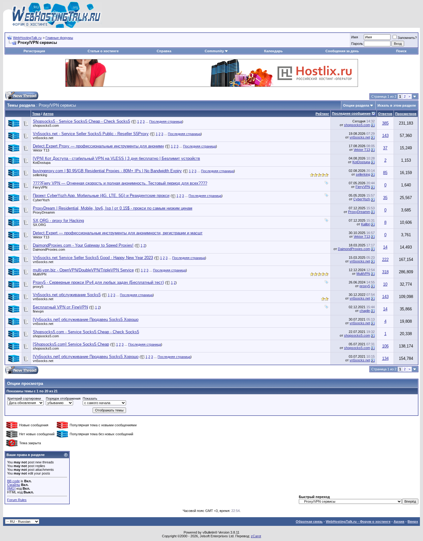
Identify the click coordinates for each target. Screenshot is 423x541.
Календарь (273, 51)
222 (385, 259)
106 (385, 346)
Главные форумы (59, 38)
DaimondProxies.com (49, 249)
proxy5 (38, 286)
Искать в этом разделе (396, 105)
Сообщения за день (342, 51)
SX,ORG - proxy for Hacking (58, 220)
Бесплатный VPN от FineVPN (60, 307)
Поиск (401, 51)
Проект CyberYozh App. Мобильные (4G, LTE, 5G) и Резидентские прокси (101, 195)
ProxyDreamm (44, 212)
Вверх (413, 521)
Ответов (385, 114)
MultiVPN (39, 274)
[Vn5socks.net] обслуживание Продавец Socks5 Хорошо (85, 319)
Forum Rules (17, 500)
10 (385, 284)
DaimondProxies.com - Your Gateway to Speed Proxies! (83, 245)
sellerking (40, 175)
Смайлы (13, 485)
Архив (399, 521)
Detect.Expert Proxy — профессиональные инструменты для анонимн (98, 146)
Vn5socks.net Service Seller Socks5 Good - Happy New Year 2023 (93, 257)
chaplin (365, 311)
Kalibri (365, 224)
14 (385, 247)
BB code (13, 481)
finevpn (38, 311)
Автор (48, 114)
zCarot (256, 536)
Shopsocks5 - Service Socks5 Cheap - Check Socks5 (81, 121)
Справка (164, 51)
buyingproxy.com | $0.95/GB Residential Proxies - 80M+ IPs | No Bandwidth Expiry (107, 170)
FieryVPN (40, 187)
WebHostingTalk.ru (27, 38)
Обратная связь (309, 521)
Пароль (357, 43)
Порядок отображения (63, 398)
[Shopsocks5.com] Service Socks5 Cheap (71, 344)
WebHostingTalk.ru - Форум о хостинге (358, 521)
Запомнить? (407, 38)
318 (385, 272)
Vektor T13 (41, 150)
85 (385, 172)
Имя (354, 37)
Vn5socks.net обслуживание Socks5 (67, 294)
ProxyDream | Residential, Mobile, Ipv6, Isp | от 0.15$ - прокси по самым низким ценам (112, 208)
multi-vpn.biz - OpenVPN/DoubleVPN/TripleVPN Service (83, 270)
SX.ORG (39, 225)
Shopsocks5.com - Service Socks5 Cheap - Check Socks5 (86, 332)
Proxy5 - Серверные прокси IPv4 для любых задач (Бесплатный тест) (98, 282)
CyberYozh (41, 200)
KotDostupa (41, 162)
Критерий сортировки (24, 398)
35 (385, 197)
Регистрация (34, 51)
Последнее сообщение (351, 113)
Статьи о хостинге (103, 51)
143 (385, 135)
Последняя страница (165, 121)
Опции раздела (356, 105)
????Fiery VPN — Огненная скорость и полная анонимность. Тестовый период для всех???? (120, 183)
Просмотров (405, 114)
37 (385, 148)
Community (214, 51)
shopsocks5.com (46, 125)
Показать (90, 398)
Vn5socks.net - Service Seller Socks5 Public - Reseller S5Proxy (91, 133)
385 (385, 123)
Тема (36, 114)
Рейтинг (322, 114)
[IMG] (11, 488)
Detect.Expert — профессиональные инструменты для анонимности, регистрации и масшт (118, 233)
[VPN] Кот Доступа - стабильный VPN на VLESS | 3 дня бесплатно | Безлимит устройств (116, 158)
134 (385, 358)
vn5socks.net (43, 138)
